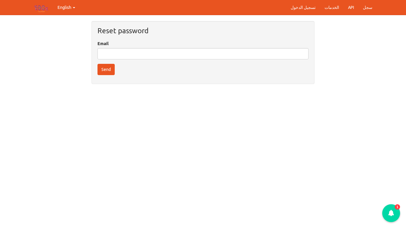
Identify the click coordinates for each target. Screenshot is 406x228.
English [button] (65, 7)
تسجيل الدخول (303, 7)
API (351, 7)
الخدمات (332, 7)
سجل (367, 7)
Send (106, 69)
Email (102, 43)
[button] (391, 213)
